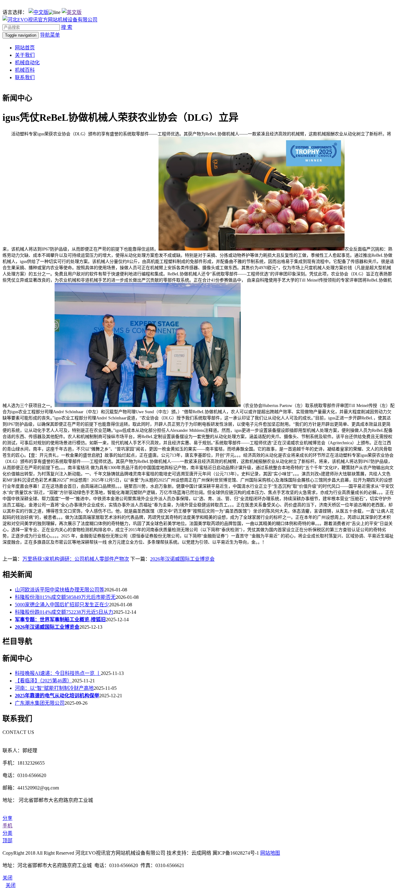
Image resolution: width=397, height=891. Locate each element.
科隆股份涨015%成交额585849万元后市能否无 (65, 597)
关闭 (11, 885)
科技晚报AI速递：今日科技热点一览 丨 (58, 673)
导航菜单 (50, 35)
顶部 (7, 840)
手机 (7, 825)
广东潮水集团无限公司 (40, 703)
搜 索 (66, 27)
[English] (72, 12)
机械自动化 (27, 62)
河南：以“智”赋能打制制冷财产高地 (54, 688)
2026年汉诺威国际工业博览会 (182, 559)
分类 (7, 833)
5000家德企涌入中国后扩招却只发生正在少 (62, 604)
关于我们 (25, 55)
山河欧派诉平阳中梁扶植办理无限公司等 (59, 589)
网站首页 (25, 47)
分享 (7, 818)
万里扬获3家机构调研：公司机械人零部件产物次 (75, 559)
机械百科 (25, 70)
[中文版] (38, 12)
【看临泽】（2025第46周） (43, 680)
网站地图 (270, 853)
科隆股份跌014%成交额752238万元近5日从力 (64, 612)
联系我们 (25, 77)
